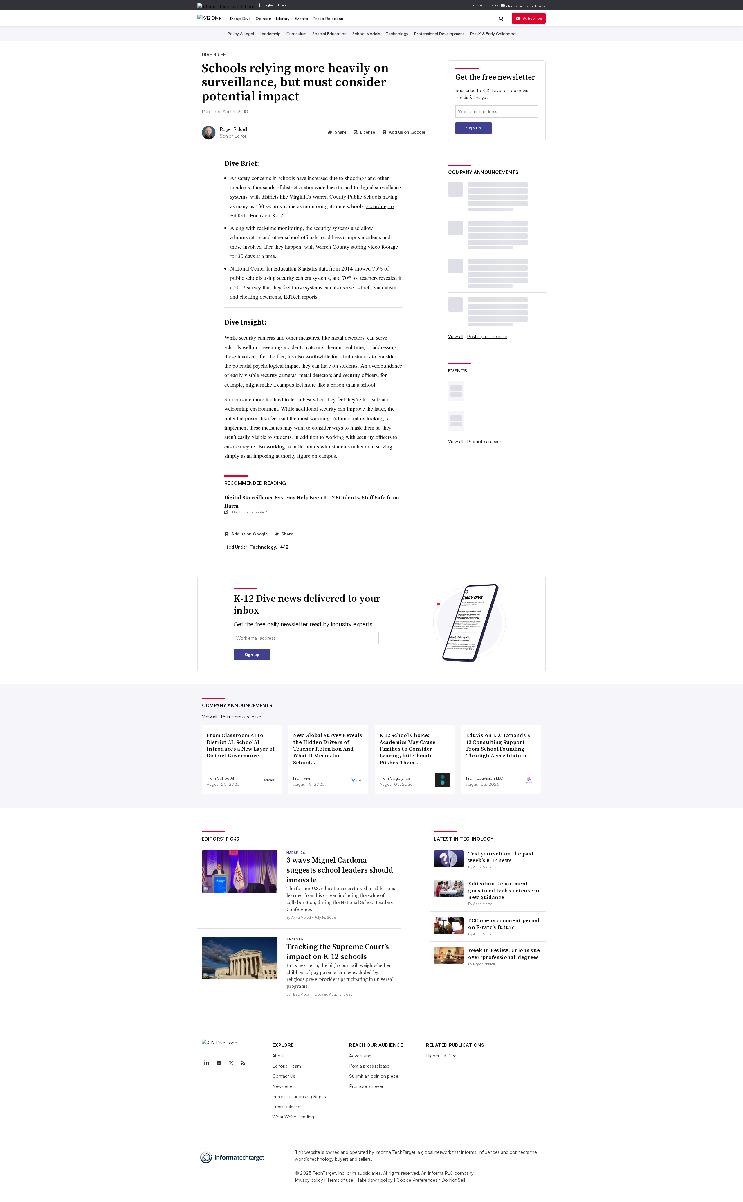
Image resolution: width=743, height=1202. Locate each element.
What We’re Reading (293, 1117)
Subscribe (532, 18)
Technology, (264, 547)
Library (283, 18)
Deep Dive (240, 18)
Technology (397, 33)
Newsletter (283, 1086)
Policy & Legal (241, 33)
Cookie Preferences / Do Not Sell (430, 1180)
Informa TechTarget (395, 1152)
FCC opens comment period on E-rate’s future (503, 924)
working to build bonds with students (308, 446)
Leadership (270, 33)
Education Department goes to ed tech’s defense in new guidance (503, 890)
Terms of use (340, 1180)
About (278, 1056)
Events (301, 18)
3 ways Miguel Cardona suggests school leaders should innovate (339, 870)
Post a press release (487, 336)
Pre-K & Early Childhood (493, 33)
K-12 (283, 547)
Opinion (264, 18)
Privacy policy (309, 1180)
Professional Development (439, 33)
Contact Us (283, 1076)
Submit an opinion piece (373, 1076)
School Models (366, 33)
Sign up (473, 127)
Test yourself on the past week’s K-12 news (501, 857)
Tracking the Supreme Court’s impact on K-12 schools (337, 951)
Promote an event (485, 441)
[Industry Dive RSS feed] (243, 1063)
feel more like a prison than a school (335, 384)
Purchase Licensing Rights (299, 1096)
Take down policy (375, 1180)
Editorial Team (286, 1066)
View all (455, 336)
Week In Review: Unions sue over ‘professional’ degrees (504, 953)
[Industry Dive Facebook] (218, 1063)
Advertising (360, 1056)
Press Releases (328, 18)
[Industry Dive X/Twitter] (231, 1063)
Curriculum (296, 33)
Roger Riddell (233, 129)
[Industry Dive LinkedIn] (206, 1063)
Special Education (329, 33)
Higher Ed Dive (275, 5)
